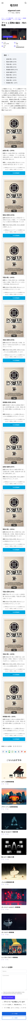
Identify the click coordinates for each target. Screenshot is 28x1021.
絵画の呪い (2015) (11, 59)
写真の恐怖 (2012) (11, 77)
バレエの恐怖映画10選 (8, 882)
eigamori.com (14, 10)
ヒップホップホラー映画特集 (10, 957)
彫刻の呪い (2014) (11, 75)
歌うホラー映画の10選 (8, 857)
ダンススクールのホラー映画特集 (11, 907)
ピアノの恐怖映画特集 (8, 781)
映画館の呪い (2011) (11, 83)
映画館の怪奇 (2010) (12, 69)
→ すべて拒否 (14, 1018)
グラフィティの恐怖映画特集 (10, 807)
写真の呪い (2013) (11, 64)
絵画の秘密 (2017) (11, 72)
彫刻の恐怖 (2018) (11, 62)
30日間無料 (16, 173)
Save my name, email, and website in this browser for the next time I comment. (13, 993)
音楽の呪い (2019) (11, 80)
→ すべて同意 (14, 1013)
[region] (14, 1010)
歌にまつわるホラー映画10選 (10, 832)
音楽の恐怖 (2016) (11, 67)
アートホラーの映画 (8, 36)
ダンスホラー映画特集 (8, 932)
